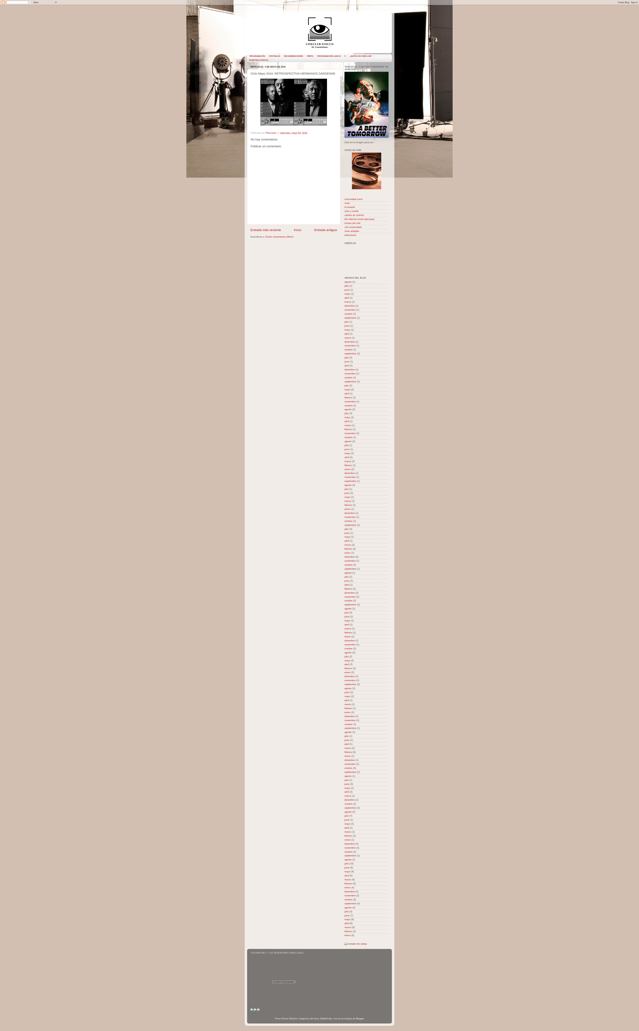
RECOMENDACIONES (293, 56)
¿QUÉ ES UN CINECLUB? (361, 56)
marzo (347, 302)
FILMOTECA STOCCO (258, 60)
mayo (347, 294)
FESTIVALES (274, 56)
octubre (348, 314)
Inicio (297, 230)
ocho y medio (351, 211)
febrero (348, 397)
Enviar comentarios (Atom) (279, 237)
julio (346, 286)
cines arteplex (351, 231)
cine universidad (353, 227)
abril (346, 298)
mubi (347, 203)
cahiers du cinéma (354, 215)
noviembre (350, 310)
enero (347, 469)
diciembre (349, 306)
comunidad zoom (353, 199)
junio (346, 290)
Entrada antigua (325, 230)
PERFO (310, 56)
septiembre (350, 318)
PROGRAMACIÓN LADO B (329, 56)
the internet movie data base (359, 219)
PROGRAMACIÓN (257, 56)
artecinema (350, 235)
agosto (348, 282)
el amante (349, 207)
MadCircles (326, 1018)
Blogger (360, 1018)
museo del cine (352, 223)
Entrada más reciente (265, 230)
